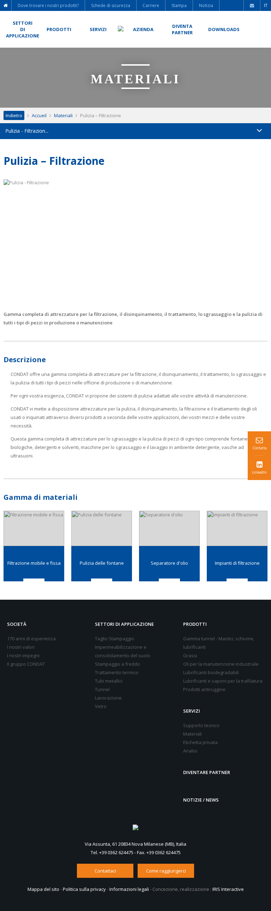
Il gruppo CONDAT (26, 664)
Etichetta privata (200, 742)
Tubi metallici (108, 681)
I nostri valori (21, 647)
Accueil (39, 115)
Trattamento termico (116, 672)
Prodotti (195, 624)
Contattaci (105, 871)
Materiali (63, 115)
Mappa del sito (43, 889)
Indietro (14, 115)
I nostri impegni (23, 655)
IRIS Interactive (228, 889)
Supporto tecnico (201, 725)
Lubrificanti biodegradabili (211, 672)
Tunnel (102, 689)
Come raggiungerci (166, 871)
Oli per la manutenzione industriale (221, 664)
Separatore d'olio (169, 563)
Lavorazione (108, 698)
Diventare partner (206, 772)
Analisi (190, 751)
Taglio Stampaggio (114, 638)
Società (16, 624)
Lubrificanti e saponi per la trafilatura (223, 681)
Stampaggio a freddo (117, 664)
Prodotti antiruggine (204, 689)
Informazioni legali (129, 889)
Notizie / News (201, 800)
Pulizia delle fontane (102, 563)
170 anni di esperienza (31, 638)
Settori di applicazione (124, 624)
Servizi (191, 711)
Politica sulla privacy (84, 889)
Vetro (101, 706)
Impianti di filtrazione (237, 563)
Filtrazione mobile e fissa (34, 563)
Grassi (190, 655)
